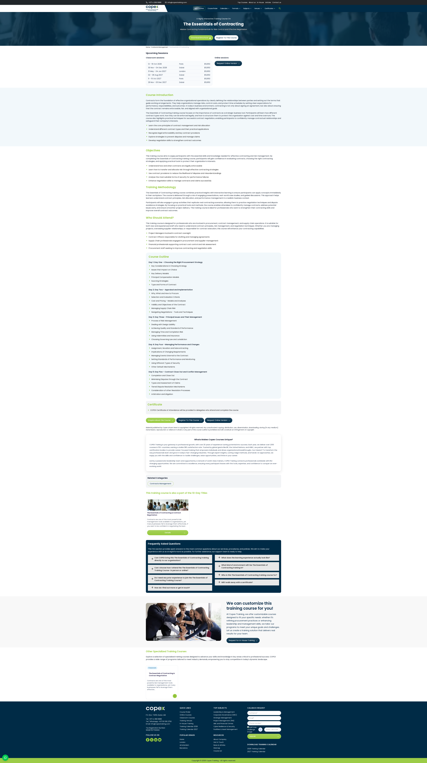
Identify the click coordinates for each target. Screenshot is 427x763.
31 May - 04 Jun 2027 (157, 71)
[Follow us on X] (151, 740)
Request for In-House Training (242, 640)
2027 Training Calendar (256, 751)
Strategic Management (223, 718)
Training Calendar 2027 (189, 729)
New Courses (199, 8)
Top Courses (242, 2)
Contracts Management (159, 47)
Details (168, 532)
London (182, 742)
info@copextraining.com (177, 2)
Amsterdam (184, 745)
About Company (220, 739)
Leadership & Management (224, 712)
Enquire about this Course (159, 420)
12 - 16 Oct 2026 (155, 64)
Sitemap (217, 748)
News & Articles (219, 745)
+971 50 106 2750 (165, 721)
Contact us (276, 2)
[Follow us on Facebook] (147, 740)
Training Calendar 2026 (189, 726)
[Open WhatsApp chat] (5, 758)
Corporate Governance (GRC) (225, 715)
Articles (268, 2)
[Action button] (260, 730)
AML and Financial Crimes (223, 723)
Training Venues (186, 721)
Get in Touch (219, 742)
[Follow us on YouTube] (159, 740)
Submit (253, 736)
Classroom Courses (187, 718)
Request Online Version (227, 63)
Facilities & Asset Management (226, 729)
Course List (218, 751)
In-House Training (186, 723)
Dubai (182, 739)
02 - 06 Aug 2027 (155, 75)
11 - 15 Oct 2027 (154, 78)
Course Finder (213, 8)
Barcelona (183, 748)
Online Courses (185, 715)
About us (252, 2)
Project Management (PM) (224, 721)
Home (148, 47)
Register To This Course (226, 37)
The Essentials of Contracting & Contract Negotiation (164, 514)
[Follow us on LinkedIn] (155, 740)
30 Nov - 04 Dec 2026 (157, 67)
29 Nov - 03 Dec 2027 (157, 82)
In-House (260, 2)
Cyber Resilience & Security (224, 726)
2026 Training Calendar (256, 749)
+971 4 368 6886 (155, 2)
